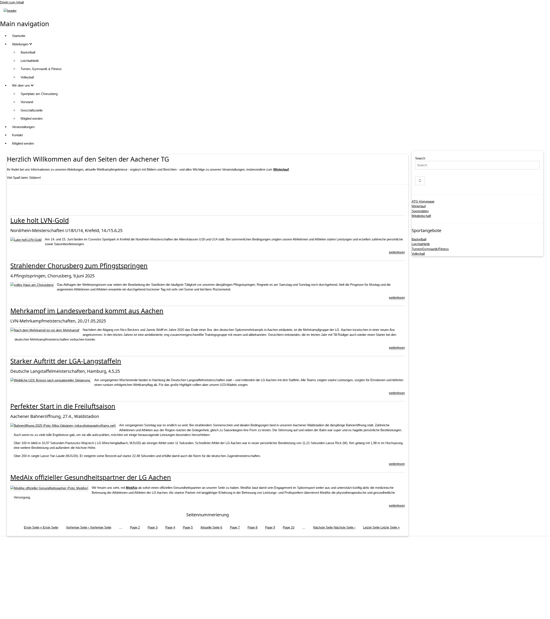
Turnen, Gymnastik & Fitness (41, 69)
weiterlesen (397, 252)
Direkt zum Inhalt (12, 2)
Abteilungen (20, 44)
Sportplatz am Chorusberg (39, 94)
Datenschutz (279, 587)
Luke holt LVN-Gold (39, 220)
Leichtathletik (30, 61)
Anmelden (279, 611)
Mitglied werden (32, 118)
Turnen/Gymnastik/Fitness (430, 249)
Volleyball (27, 77)
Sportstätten (420, 211)
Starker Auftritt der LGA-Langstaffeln (65, 361)
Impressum (279, 579)
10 (288, 527)
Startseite (18, 36)
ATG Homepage (423, 201)
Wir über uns (21, 85)
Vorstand (27, 102)
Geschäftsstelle (32, 110)
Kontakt (17, 135)
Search (420, 158)
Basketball (28, 52)
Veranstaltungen (23, 127)
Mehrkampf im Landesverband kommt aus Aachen (86, 310)
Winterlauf (419, 206)
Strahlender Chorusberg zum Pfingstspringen (79, 265)
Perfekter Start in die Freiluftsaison (62, 406)
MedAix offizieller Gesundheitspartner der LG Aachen (90, 477)
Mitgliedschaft (421, 216)
